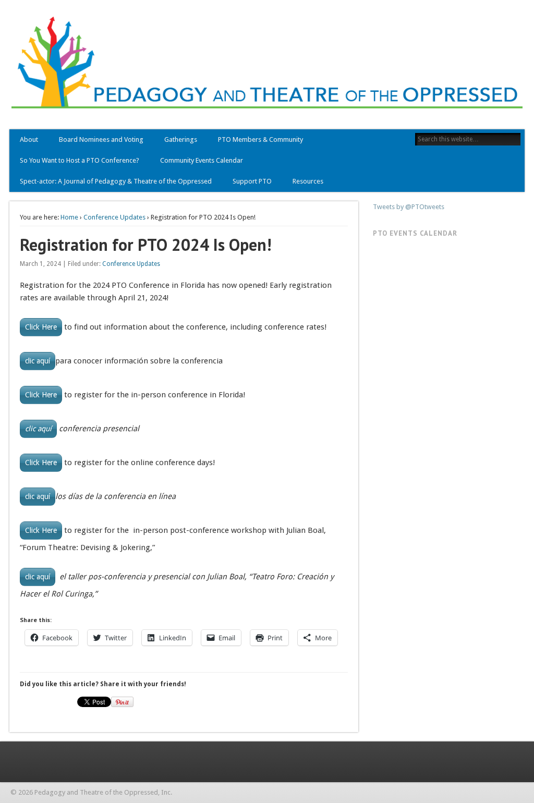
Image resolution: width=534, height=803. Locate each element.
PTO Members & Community (260, 139)
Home (69, 217)
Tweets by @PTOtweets (408, 207)
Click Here (41, 327)
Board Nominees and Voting (101, 139)
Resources (308, 181)
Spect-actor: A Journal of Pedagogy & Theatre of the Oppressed (116, 181)
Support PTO (252, 181)
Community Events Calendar (201, 160)
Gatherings (180, 139)
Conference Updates (114, 217)
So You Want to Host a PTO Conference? (79, 160)
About (29, 139)
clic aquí (37, 361)
